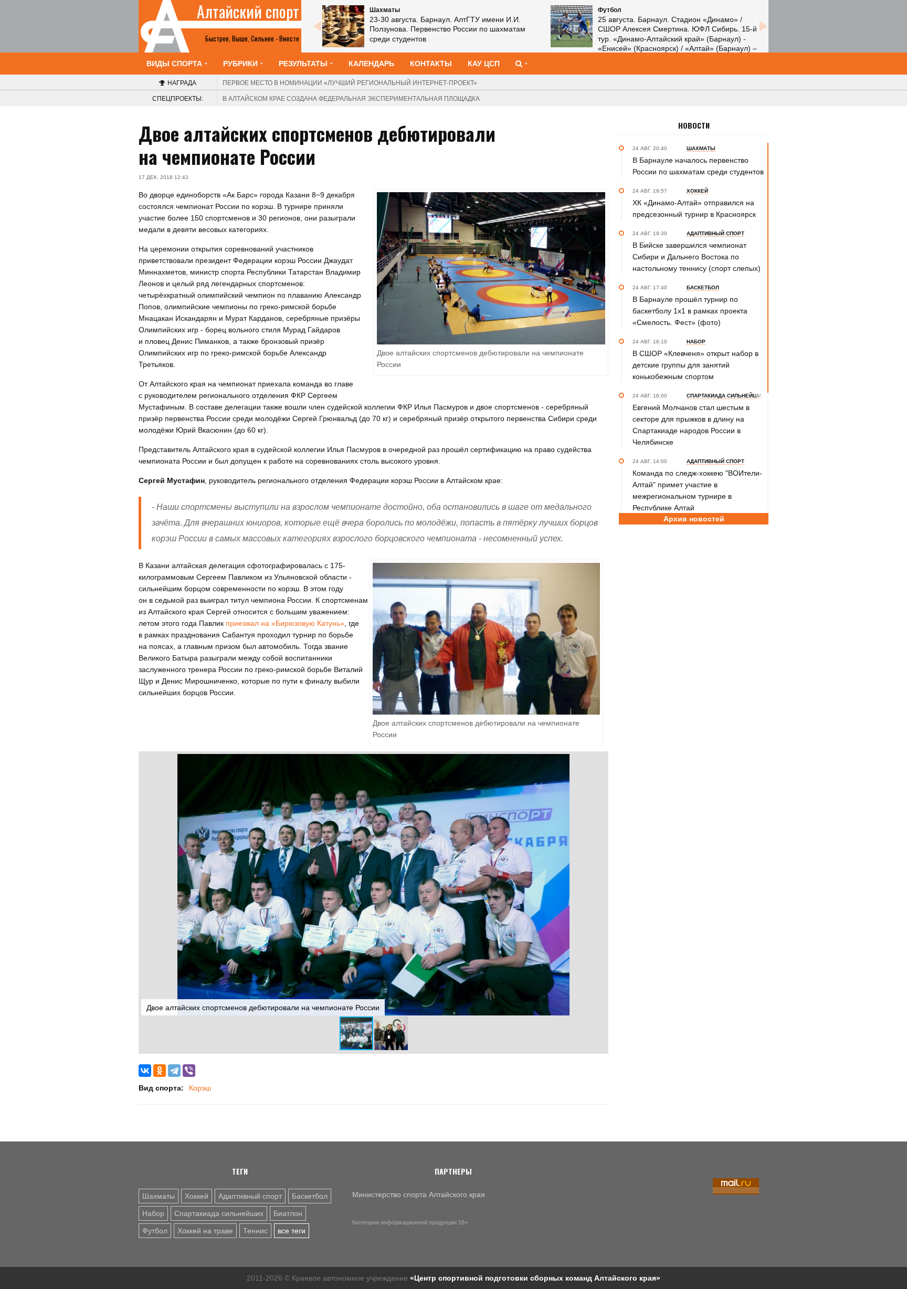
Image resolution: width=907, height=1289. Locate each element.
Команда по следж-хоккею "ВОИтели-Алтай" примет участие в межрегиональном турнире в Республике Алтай (697, 490)
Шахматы (158, 1196)
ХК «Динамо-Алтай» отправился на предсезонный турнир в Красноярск (694, 208)
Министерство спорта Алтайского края (418, 1194)
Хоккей (196, 1196)
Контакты (431, 63)
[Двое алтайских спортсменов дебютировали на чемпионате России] (486, 638)
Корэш (200, 1088)
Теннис (255, 1231)
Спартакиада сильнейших (218, 1213)
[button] (596, 763)
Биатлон (287, 1213)
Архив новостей (693, 519)
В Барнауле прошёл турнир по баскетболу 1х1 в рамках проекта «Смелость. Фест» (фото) (689, 311)
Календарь (371, 63)
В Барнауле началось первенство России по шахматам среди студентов (698, 166)
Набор (153, 1213)
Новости (694, 125)
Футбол (154, 1231)
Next (763, 26)
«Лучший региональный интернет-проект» (350, 83)
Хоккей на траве (205, 1231)
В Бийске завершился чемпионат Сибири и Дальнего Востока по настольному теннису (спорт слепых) (696, 257)
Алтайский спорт (248, 11)
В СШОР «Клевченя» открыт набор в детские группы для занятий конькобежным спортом (695, 365)
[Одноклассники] (159, 1070)
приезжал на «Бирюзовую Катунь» (285, 623)
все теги (291, 1231)
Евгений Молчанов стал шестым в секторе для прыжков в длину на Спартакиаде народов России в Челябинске (691, 424)
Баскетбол (310, 1196)
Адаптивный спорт (250, 1196)
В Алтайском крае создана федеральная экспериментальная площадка (351, 98)
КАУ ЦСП (484, 63)
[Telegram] (174, 1070)
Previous (317, 26)
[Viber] (189, 1070)
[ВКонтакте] (145, 1070)
